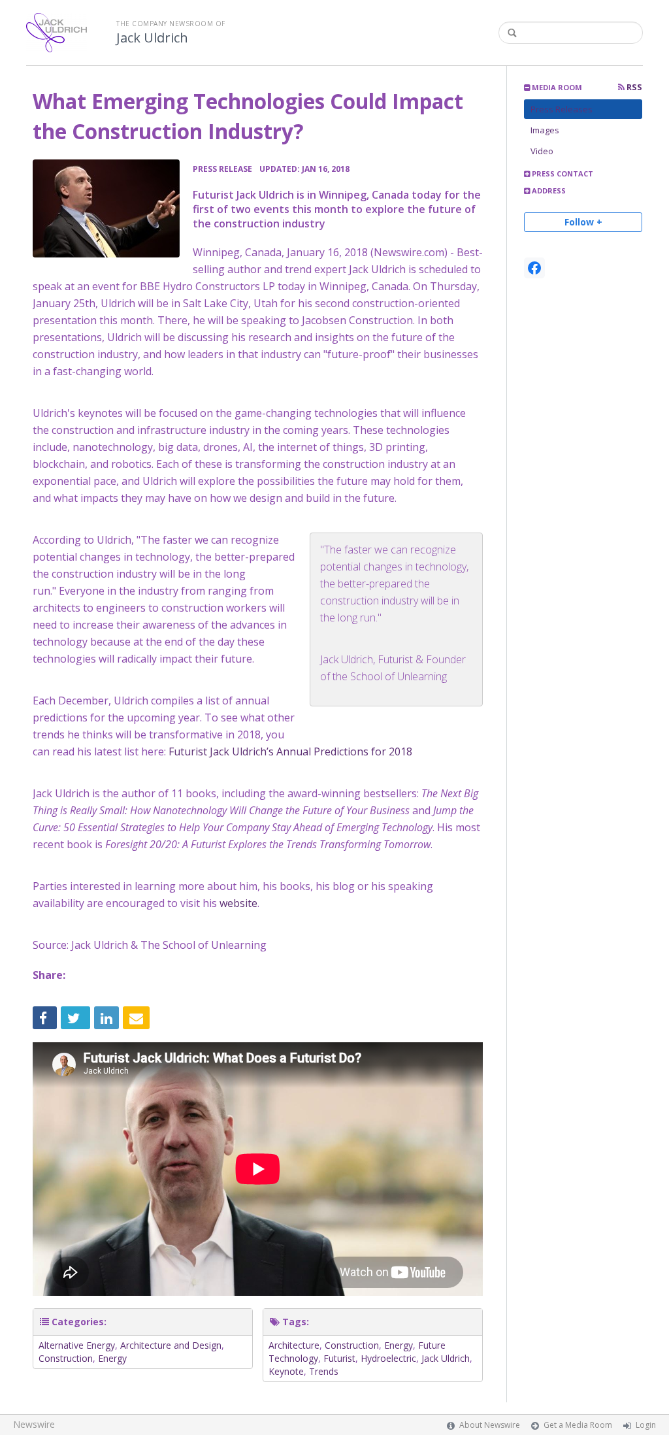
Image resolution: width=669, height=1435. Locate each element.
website (238, 903)
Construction (66, 1358)
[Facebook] (534, 267)
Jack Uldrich (152, 37)
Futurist (339, 1358)
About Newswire (489, 1424)
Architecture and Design (170, 1345)
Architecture (294, 1345)
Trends (323, 1371)
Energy (112, 1358)
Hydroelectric (388, 1358)
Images (544, 130)
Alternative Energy (77, 1345)
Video (541, 151)
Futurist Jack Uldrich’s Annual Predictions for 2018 (290, 751)
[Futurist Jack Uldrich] (106, 208)
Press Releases (561, 109)
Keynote (286, 1371)
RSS (633, 87)
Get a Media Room (578, 1424)
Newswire (34, 1424)
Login (646, 1424)
